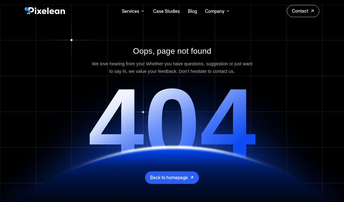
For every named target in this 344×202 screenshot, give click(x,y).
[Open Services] (143, 11)
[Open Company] (228, 11)
